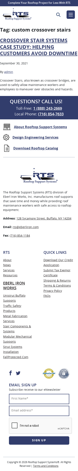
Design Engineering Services (35, 137)
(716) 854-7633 (51, 114)
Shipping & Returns (57, 280)
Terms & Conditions (57, 285)
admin (8, 72)
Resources (10, 275)
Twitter (18, 373)
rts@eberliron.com (26, 227)
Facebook (10, 373)
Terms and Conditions (45, 466)
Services (9, 270)
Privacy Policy (52, 291)
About (7, 260)
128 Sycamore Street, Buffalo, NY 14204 (43, 218)
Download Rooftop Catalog (35, 148)
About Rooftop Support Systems (40, 127)
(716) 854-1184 (20, 235)
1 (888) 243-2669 (47, 109)
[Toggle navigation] (71, 14)
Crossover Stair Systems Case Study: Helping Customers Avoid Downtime (38, 47)
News (7, 265)
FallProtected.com (15, 357)
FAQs (47, 296)
